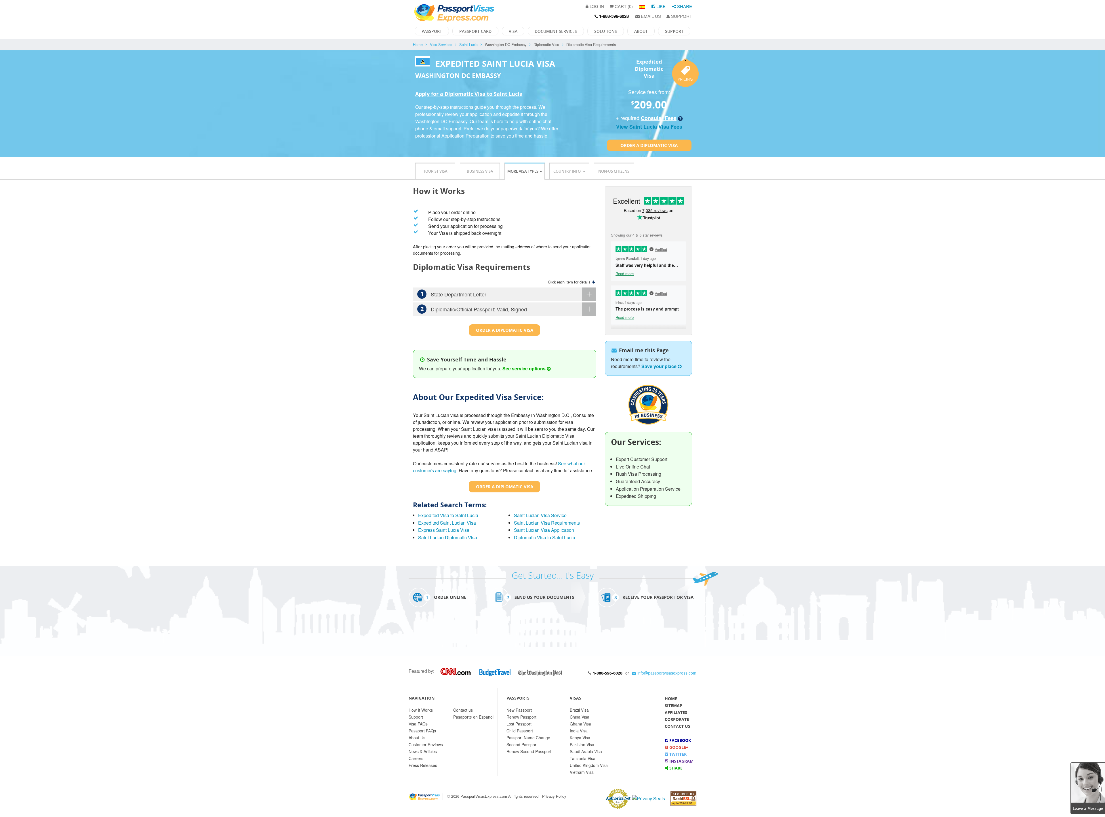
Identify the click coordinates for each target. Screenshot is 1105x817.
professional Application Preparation (452, 135)
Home (418, 44)
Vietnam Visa (582, 772)
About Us (417, 737)
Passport (432, 31)
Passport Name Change (528, 737)
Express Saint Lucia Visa (443, 530)
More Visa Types (522, 171)
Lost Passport (518, 724)
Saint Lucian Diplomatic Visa (447, 537)
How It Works (421, 710)
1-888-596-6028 (607, 673)
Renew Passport (521, 717)
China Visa (579, 717)
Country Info (567, 171)
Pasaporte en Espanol (473, 717)
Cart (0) (623, 6)
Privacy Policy (554, 796)
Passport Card (475, 31)
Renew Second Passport (528, 751)
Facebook (679, 740)
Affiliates (676, 712)
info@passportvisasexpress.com (666, 673)
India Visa (579, 731)
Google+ (678, 747)
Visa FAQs (418, 724)
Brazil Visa (579, 710)
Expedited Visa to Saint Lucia (448, 515)
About (641, 31)
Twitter (677, 754)
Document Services (556, 31)
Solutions (605, 31)
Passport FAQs (422, 731)
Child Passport (519, 731)
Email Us (650, 16)
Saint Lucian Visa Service (540, 515)
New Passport (519, 710)
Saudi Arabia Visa (586, 751)
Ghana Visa (580, 724)
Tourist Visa (435, 171)
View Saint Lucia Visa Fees (649, 126)
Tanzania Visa (582, 758)
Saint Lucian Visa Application (544, 530)
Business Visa (480, 171)
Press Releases (423, 765)
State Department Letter (453, 294)
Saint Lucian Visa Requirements (547, 522)
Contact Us (677, 726)
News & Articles (423, 751)
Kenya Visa (580, 737)
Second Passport (522, 744)
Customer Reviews (426, 744)
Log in (596, 6)
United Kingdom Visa (589, 765)
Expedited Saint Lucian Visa (447, 522)
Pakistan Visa (582, 744)
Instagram (681, 761)
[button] (1087, 787)
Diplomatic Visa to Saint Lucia (544, 537)
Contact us (463, 710)
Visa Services (441, 44)
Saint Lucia (468, 44)
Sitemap (673, 705)
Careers (416, 758)
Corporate (677, 719)
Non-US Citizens (613, 171)
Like (660, 6)
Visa (513, 31)
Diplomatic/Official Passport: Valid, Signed (473, 309)
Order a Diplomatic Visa (649, 145)
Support (681, 16)
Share (684, 6)
